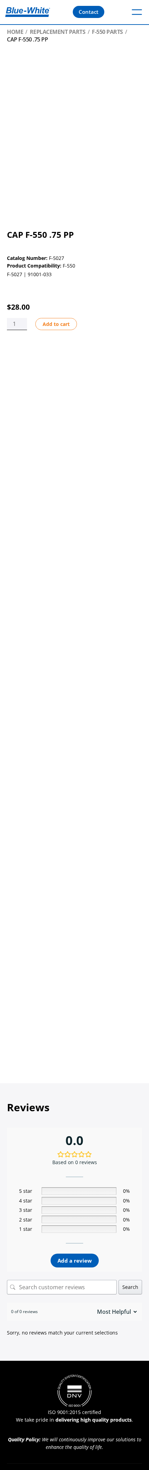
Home (15, 32)
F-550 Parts (107, 32)
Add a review (75, 1260)
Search (130, 1287)
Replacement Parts (58, 32)
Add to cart (56, 324)
